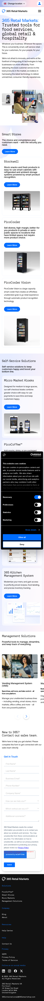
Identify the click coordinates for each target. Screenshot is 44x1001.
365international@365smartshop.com (18, 997)
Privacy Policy (8, 957)
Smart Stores (8, 895)
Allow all (22, 537)
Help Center (7, 931)
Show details (30, 530)
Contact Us (7, 944)
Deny (22, 544)
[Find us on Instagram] (9, 971)
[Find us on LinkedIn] (3, 971)
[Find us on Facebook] (15, 971)
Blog (4, 914)
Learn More (12, 185)
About (4, 917)
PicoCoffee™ (7, 892)
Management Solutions (12, 901)
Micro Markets (8, 898)
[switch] (37, 505)
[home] (17, 11)
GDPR (4, 954)
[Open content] (39, 3)
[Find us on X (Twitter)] (21, 971)
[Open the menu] (39, 11)
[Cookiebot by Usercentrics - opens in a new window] (31, 455)
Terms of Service (10, 960)
